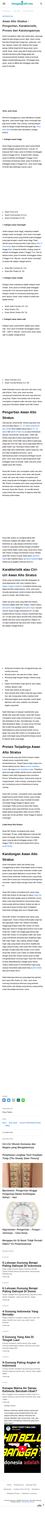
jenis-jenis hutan (8, 608)
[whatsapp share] (18, 1100)
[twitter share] (8, 1100)
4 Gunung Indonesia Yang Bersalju (20, 1313)
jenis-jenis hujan (28, 608)
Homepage (6, 11)
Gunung (5, 1257)
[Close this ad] (43, 1504)
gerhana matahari (30, 559)
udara (7, 1125)
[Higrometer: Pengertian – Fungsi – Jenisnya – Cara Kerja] (22, 1214)
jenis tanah (36, 968)
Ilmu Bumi (16, 11)
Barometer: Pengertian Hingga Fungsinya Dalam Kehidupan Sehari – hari (19, 1194)
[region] (22, 89)
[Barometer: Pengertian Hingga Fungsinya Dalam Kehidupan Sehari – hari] (22, 1175)
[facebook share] (4, 1100)
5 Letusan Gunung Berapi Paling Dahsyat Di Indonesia (21, 1264)
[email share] (13, 1100)
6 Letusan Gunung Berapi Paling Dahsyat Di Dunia (20, 1290)
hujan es (37, 895)
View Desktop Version (27, 1501)
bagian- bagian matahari (11, 586)
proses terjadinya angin (24, 769)
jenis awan (13, 1123)
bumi (4, 1123)
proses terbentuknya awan (30, 1123)
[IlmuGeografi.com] (22, 3)
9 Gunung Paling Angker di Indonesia (21, 1364)
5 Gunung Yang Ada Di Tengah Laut (18, 1338)
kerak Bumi (6, 846)
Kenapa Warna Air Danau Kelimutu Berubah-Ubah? (19, 1389)
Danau (5, 1382)
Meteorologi (28, 11)
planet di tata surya (18, 432)
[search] (41, 3)
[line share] (23, 1100)
